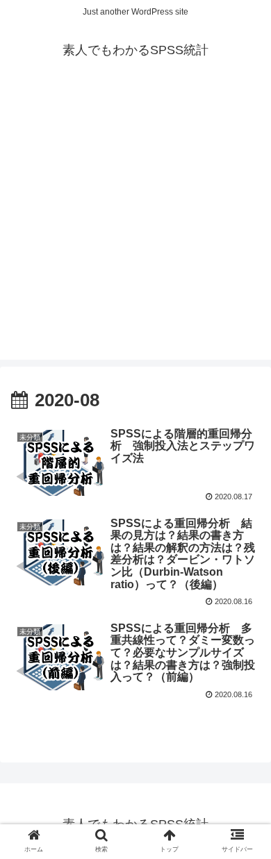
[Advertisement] (135, 224)
